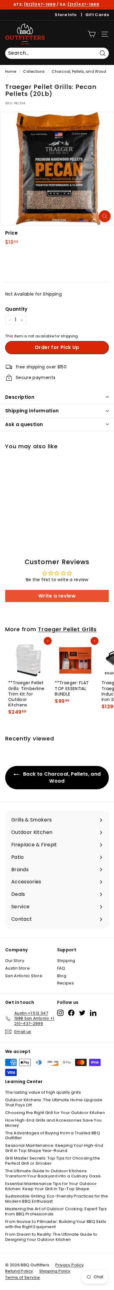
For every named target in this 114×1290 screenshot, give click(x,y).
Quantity (16, 309)
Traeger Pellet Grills (67, 629)
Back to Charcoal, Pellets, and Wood (61, 777)
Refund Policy (19, 1271)
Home (10, 71)
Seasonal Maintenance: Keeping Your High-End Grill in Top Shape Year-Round (54, 1148)
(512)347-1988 (40, 4)
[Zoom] (105, 216)
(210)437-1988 (83, 4)
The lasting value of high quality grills (43, 1092)
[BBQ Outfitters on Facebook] (71, 1013)
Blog (61, 976)
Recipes (65, 983)
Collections (34, 71)
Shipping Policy (55, 1271)
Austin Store (17, 968)
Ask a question (24, 424)
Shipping (66, 960)
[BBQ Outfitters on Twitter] (82, 1013)
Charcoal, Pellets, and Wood (79, 71)
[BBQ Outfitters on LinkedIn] (93, 1013)
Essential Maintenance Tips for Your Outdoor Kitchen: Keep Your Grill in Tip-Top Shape (51, 1186)
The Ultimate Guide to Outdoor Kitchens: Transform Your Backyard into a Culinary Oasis (53, 1173)
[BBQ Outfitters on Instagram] (60, 1013)
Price (11, 233)
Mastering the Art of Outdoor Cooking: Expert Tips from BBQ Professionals (56, 1211)
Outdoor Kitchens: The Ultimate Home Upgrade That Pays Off (53, 1102)
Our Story (14, 960)
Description (19, 397)
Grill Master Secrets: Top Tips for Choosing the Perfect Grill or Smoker (52, 1160)
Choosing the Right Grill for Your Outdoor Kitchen (55, 1113)
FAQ (61, 968)
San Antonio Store (23, 976)
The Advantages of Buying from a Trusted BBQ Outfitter (52, 1135)
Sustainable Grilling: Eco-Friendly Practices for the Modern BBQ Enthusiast (56, 1198)
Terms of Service (22, 1277)
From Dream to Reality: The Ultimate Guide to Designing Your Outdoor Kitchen (51, 1236)
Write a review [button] (57, 595)
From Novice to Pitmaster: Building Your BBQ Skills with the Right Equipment (55, 1224)
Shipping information (32, 411)
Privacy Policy (69, 1265)
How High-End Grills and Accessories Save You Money (53, 1122)
